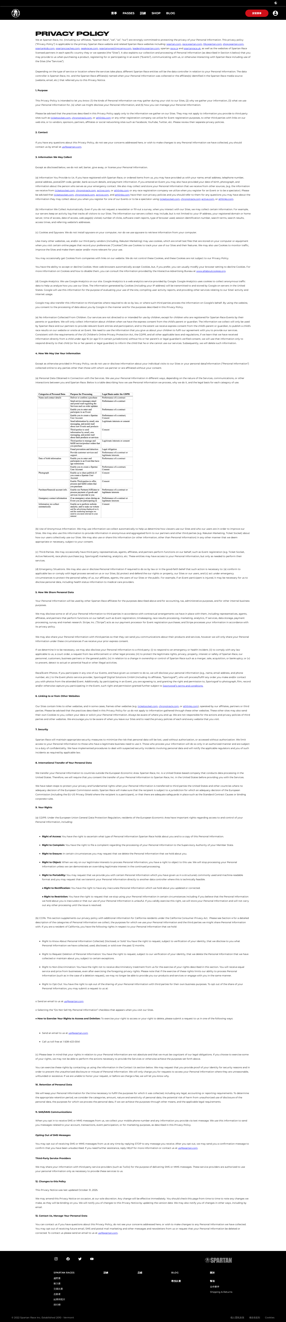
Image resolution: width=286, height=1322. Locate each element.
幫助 (212, 1281)
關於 (212, 1272)
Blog (175, 1272)
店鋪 (140, 1272)
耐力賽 (57, 1283)
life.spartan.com (212, 44)
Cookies (269, 1317)
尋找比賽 (176, 1281)
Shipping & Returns (221, 1291)
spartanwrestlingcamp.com (115, 48)
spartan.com (174, 44)
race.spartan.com (192, 44)
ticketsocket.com (61, 117)
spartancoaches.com (68, 48)
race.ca (174, 48)
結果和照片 (59, 1299)
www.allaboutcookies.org (211, 271)
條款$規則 (254, 1317)
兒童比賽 (58, 1288)
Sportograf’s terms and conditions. (183, 685)
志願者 (57, 1294)
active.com (103, 190)
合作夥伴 (214, 1286)
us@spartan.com (71, 146)
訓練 (106, 1272)
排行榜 (57, 1304)
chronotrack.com (82, 117)
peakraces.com (89, 48)
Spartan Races (64, 1272)
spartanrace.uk (192, 48)
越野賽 (57, 1278)
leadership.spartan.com (146, 48)
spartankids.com (45, 48)
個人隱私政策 (237, 1317)
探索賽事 (257, 13)
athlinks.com (103, 117)
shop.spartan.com (233, 44)
